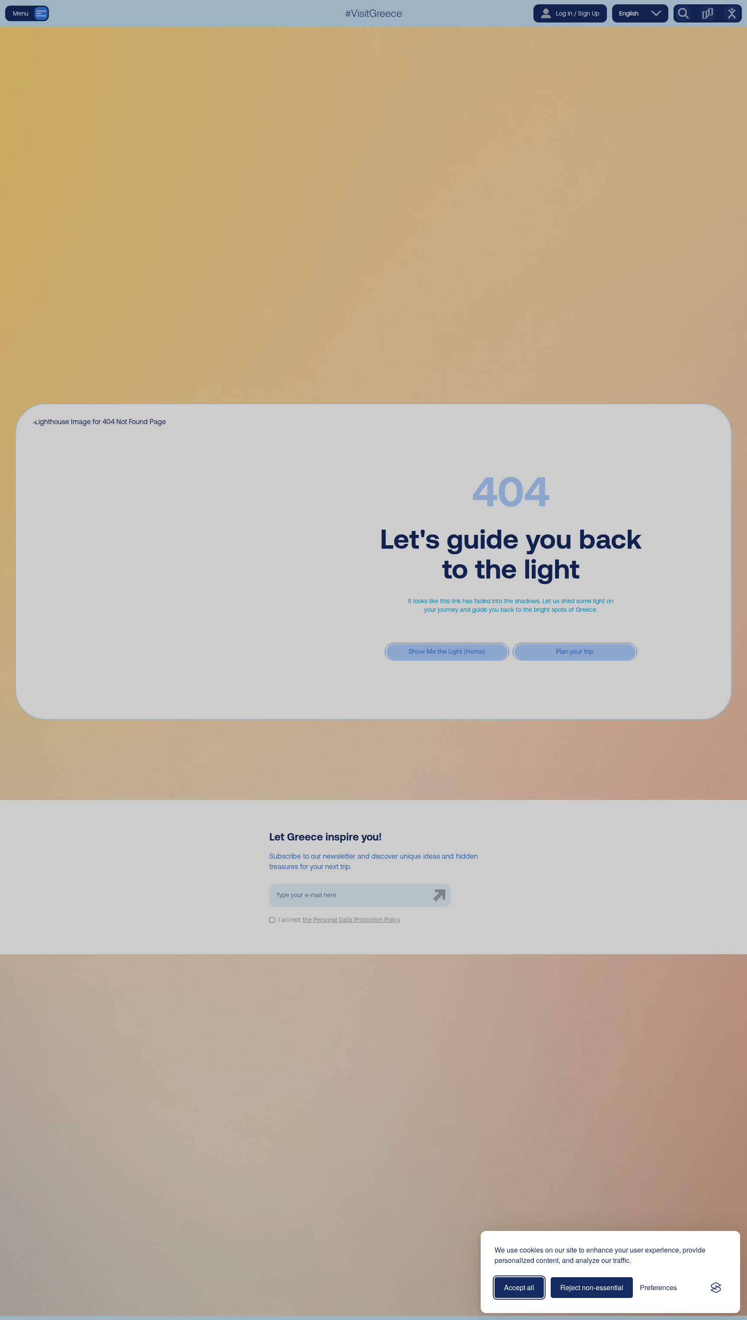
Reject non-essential (591, 1287)
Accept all (519, 1287)
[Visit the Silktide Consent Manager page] (716, 1287)
